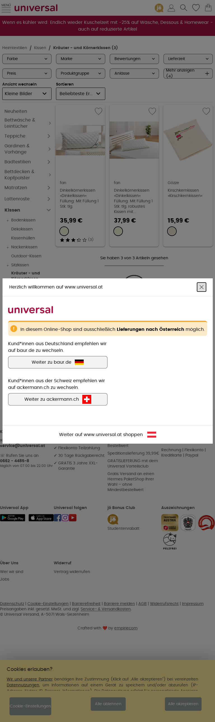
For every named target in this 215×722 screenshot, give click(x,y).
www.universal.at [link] (103, 434)
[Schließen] (201, 287)
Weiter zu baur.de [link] (51, 362)
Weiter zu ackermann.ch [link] (51, 399)
